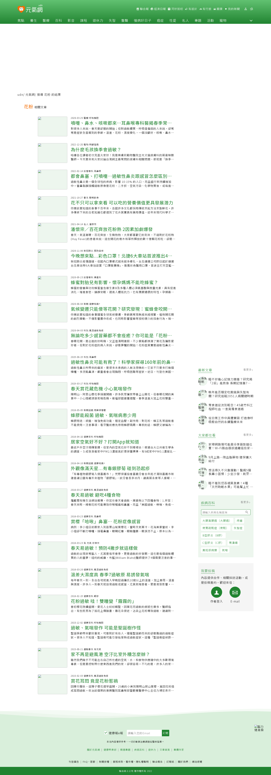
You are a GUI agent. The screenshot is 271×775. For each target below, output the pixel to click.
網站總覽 (197, 761)
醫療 (46, 20)
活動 (210, 20)
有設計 (192, 9)
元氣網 (30, 94)
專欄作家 (179, 749)
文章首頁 (165, 749)
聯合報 (144, 9)
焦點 (21, 20)
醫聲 (124, 20)
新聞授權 (104, 761)
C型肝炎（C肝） (213, 543)
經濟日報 (159, 9)
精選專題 (125, 749)
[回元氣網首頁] (34, 9)
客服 (92, 761)
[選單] (251, 9)
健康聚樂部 (110, 749)
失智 (112, 20)
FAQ (85, 761)
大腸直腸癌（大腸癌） (217, 520)
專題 (197, 20)
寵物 (223, 20)
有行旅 (206, 9)
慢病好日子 (142, 20)
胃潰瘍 (233, 543)
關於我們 (183, 761)
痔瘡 (240, 520)
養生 (33, 20)
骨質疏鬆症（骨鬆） (215, 528)
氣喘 (225, 550)
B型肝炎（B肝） (213, 535)
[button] (251, 20)
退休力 (98, 20)
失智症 (238, 528)
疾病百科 (139, 749)
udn (20, 94)
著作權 (129, 761)
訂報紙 (170, 761)
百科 (58, 20)
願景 (219, 9)
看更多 (247, 369)
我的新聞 (233, 9)
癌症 (160, 20)
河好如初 (177, 9)
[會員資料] (245, 9)
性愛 (172, 20)
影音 (71, 20)
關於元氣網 (93, 749)
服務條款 (118, 761)
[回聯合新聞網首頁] (21, 9)
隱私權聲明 (142, 761)
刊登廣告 (74, 761)
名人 (185, 20)
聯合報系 (157, 761)
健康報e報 (116, 733)
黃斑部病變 (209, 550)
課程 (83, 20)
